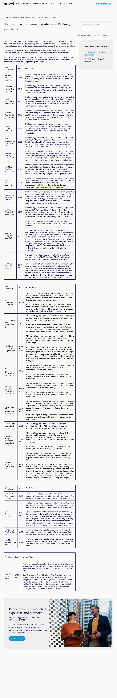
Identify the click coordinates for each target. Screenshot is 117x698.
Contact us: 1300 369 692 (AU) (43, 4)
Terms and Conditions (28, 17)
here (40, 62)
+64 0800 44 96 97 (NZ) (65, 4)
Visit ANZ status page (23, 4)
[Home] (10, 3)
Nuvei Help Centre (10, 17)
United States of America (48, 17)
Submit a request (101, 35)
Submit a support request (103, 4)
